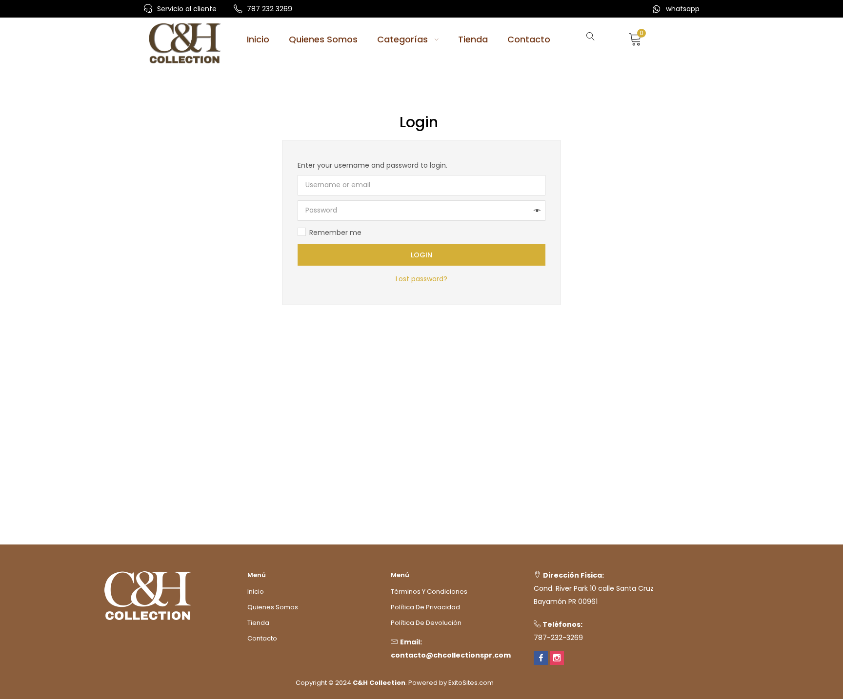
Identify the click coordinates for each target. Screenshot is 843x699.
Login (421, 255)
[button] (629, 38)
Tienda (473, 39)
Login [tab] (419, 122)
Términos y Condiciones (429, 591)
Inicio (258, 39)
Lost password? (421, 279)
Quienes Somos (323, 39)
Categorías (403, 39)
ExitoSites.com (471, 682)
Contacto (528, 39)
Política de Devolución (426, 622)
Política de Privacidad (425, 607)
